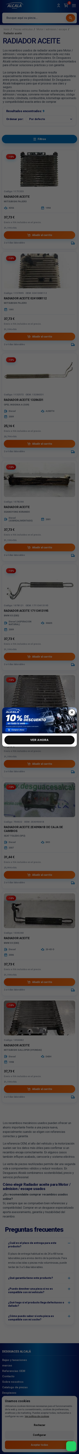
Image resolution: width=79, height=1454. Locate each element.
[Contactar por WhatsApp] (71, 1446)
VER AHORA (39, 739)
